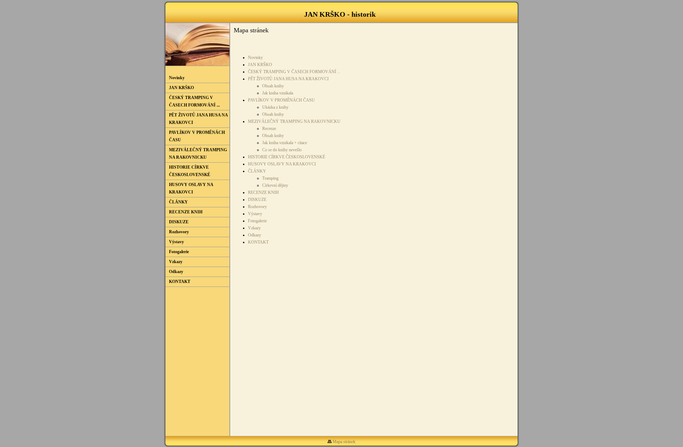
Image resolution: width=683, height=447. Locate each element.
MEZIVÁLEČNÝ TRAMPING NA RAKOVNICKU (294, 121)
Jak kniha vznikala (277, 93)
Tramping (270, 178)
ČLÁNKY (257, 171)
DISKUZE (257, 199)
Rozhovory (257, 206)
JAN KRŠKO (260, 64)
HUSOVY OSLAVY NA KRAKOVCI (282, 164)
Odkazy (254, 235)
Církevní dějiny (275, 185)
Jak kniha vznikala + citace (284, 142)
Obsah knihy (273, 85)
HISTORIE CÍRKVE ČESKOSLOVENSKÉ (286, 156)
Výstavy (255, 213)
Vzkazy (254, 227)
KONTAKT (258, 242)
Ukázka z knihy (275, 107)
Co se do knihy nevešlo (282, 149)
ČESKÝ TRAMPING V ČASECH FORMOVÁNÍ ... (294, 71)
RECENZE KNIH (263, 192)
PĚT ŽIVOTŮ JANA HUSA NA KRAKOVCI (288, 78)
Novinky (255, 57)
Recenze (269, 128)
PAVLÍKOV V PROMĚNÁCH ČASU (281, 100)
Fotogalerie (257, 220)
